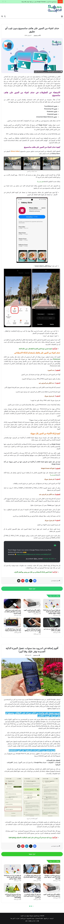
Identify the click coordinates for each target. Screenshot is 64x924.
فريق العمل (23, 918)
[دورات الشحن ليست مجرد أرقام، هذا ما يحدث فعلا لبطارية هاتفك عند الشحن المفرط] (12, 603)
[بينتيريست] (22, 580)
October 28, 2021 (48, 559)
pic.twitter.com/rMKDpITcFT (42, 554)
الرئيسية (51, 918)
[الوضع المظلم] (5, 16)
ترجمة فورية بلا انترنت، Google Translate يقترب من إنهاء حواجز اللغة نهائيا (39, 1)
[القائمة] (62, 16)
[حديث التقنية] (55, 9)
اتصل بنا (17, 918)
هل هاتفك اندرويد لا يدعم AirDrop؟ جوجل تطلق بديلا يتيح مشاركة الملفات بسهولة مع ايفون (51, 611)
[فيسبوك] (34, 580)
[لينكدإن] (26, 580)
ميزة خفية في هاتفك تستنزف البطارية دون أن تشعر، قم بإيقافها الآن (33, 630)
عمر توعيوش (36, 35)
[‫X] (30, 580)
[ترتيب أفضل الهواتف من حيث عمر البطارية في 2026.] (51, 622)
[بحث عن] (2, 16)
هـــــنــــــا (40, 181)
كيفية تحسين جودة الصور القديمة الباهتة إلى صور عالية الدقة (35, 348)
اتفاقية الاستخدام (39, 918)
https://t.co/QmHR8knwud (25, 554)
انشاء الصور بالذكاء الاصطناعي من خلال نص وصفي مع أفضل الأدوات (33, 572)
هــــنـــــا (53, 475)
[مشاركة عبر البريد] (18, 580)
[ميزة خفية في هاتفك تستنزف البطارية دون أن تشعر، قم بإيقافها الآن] (31, 622)
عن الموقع (46, 918)
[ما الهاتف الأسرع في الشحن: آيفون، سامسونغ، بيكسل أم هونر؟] (31, 603)
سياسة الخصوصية (30, 918)
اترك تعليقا (32, 588)
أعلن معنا (13, 918)
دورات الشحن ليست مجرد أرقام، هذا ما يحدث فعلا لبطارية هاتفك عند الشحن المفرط (12, 611)
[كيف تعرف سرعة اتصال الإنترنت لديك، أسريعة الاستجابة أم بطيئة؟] (12, 622)
